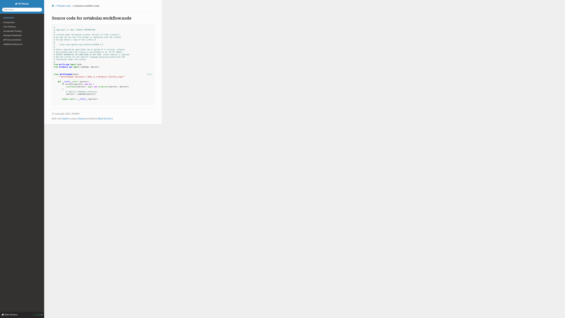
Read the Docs (105, 118)
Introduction (9, 22)
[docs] (149, 74)
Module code (63, 6)
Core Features (9, 27)
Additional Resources (13, 44)
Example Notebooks (12, 35)
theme (81, 118)
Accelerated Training (12, 31)
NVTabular (23, 4)
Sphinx (66, 118)
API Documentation (12, 40)
